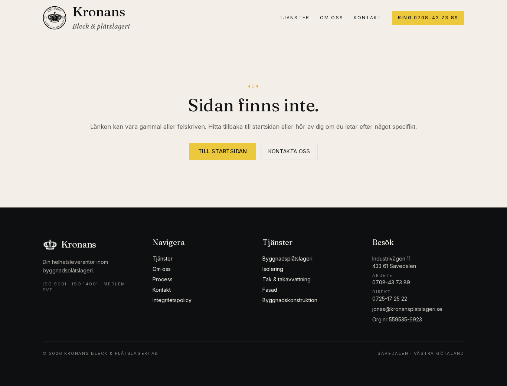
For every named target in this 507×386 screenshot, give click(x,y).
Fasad (269, 290)
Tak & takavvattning (286, 279)
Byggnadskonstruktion (289, 300)
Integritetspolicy (172, 300)
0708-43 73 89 (391, 282)
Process (163, 279)
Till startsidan (222, 151)
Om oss (331, 17)
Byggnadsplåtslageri (287, 258)
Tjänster (294, 17)
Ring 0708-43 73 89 (428, 17)
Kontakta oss (289, 151)
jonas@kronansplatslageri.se (407, 309)
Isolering (272, 269)
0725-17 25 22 (389, 298)
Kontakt (368, 17)
